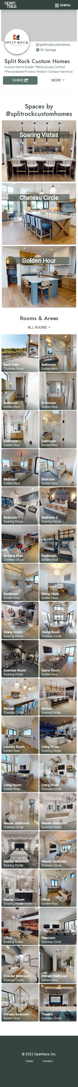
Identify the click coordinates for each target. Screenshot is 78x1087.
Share (18, 80)
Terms (29, 1061)
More (56, 80)
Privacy (48, 1061)
